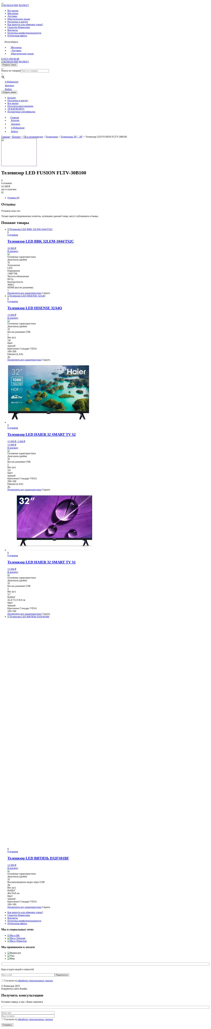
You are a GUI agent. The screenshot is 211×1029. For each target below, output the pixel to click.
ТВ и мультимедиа (33, 136)
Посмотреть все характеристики (24, 293)
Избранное (11, 81)
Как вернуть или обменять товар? (25, 24)
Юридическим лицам (18, 19)
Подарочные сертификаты (21, 111)
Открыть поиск (9, 65)
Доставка (12, 16)
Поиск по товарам (10, 70)
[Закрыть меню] (2, 3)
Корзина (9, 85)
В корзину (12, 251)
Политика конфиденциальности (24, 33)
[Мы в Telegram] (16, 938)
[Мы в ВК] (13, 935)
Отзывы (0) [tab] (13, 197)
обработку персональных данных (35, 980)
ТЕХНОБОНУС (16, 109)
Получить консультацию (20, 106)
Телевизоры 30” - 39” (72, 136)
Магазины (12, 13)
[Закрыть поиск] (2, 68)
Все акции (12, 10)
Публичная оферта (17, 35)
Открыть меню (9, 92)
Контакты (12, 30)
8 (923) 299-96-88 (10, 59)
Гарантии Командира (18, 27)
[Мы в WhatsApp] (17, 941)
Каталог (11, 97)
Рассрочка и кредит (17, 21)
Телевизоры (51, 136)
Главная (14, 117)
